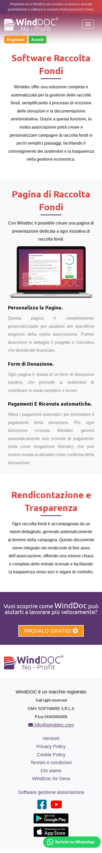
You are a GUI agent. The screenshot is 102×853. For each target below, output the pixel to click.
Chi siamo (51, 770)
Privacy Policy (51, 746)
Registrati (16, 39)
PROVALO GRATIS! (48, 631)
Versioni (51, 738)
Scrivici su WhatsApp (74, 842)
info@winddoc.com (53, 725)
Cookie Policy (51, 754)
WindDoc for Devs (51, 778)
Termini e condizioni (51, 762)
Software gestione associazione (51, 792)
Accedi (37, 39)
